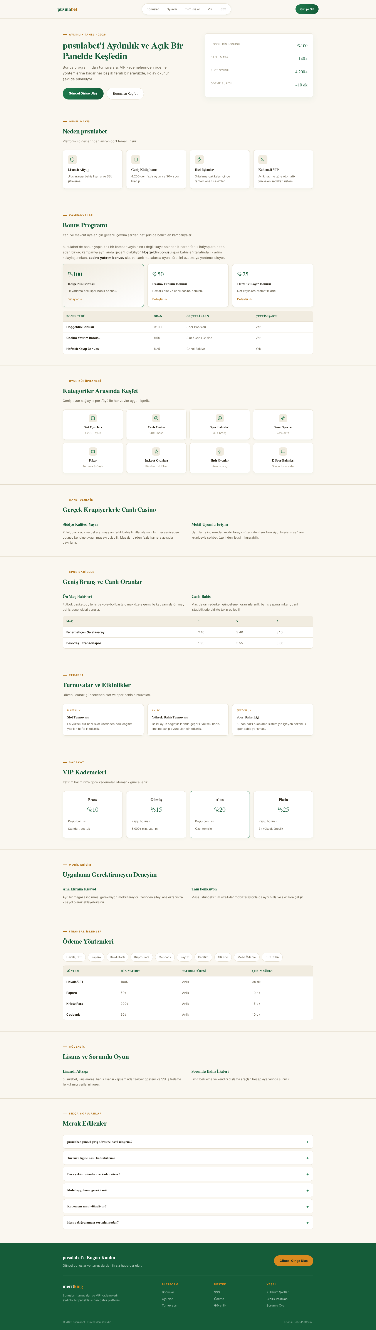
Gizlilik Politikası (277, 1299)
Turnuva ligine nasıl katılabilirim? (188, 1158)
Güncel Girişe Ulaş (83, 93)
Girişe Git (307, 9)
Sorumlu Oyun (276, 1305)
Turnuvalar (192, 9)
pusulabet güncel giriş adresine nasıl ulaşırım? (188, 1142)
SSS (223, 9)
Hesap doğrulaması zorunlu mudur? (188, 1222)
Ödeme (219, 1299)
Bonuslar (153, 9)
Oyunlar (172, 9)
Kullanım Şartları (278, 1292)
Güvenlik (220, 1305)
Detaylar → (75, 299)
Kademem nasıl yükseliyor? (188, 1206)
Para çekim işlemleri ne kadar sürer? (188, 1174)
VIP (210, 9)
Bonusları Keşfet (125, 94)
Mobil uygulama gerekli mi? (188, 1190)
